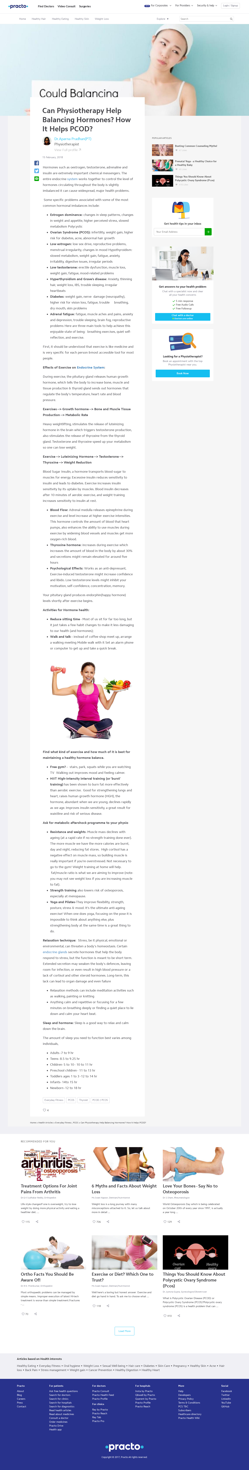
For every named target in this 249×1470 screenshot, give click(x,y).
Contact (21, 1406)
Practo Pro (98, 1421)
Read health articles (60, 1410)
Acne (212, 1366)
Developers (184, 1395)
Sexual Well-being (113, 1366)
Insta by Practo (144, 1391)
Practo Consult (100, 1391)
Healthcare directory (189, 1414)
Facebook (226, 1391)
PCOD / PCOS (100, 1100)
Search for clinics (58, 1398)
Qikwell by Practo (145, 1395)
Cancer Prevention (100, 1370)
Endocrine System (90, 367)
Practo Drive (56, 1425)
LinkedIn (226, 1398)
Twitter (225, 1395)
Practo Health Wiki (189, 1418)
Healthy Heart (151, 1370)
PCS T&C (183, 1406)
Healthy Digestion (126, 1370)
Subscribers (184, 1410)
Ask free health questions (63, 1391)
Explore (161, 18)
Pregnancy (180, 1366)
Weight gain (77, 1370)
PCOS (71, 1100)
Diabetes (149, 1366)
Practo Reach (99, 1413)
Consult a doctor (58, 1418)
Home (22, 18)
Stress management (53, 1370)
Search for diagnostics (61, 1406)
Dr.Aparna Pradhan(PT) (72, 139)
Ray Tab (96, 1417)
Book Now (183, 373)
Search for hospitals (60, 1402)
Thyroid (83, 1100)
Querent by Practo (145, 1398)
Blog (19, 1395)
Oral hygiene (72, 1366)
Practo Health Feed (103, 1395)
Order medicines (58, 1421)
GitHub (225, 1406)
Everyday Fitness (53, 1100)
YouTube (226, 1402)
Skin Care (164, 1366)
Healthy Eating (26, 1366)
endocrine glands (55, 952)
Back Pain (31, 1370)
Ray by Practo (100, 1409)
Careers (21, 1398)
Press (20, 1402)
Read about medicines (61, 1414)
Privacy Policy (186, 1398)
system (72, 179)
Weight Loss (91, 1366)
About (20, 1391)
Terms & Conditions (189, 1402)
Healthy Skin (198, 1366)
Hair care (134, 1366)
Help (180, 1391)
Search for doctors (59, 1395)
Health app (55, 1429)
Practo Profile (100, 1398)
